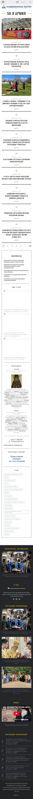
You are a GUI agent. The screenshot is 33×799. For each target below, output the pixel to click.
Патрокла (23, 394)
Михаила (16, 429)
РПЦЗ (6, 477)
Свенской (8, 403)
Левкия (26, 392)
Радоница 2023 (9, 531)
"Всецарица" (22, 430)
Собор (6, 400)
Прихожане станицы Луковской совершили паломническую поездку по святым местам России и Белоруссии (16, 691)
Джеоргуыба (8, 508)
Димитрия (18, 401)
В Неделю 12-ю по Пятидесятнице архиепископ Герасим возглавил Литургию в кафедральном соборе (16, 662)
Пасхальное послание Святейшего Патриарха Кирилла (14, 279)
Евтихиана (19, 397)
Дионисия (8, 422)
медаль (7, 534)
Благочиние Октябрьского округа (14, 502)
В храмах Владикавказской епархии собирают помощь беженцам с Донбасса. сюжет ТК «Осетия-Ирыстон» (16, 334)
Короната (7, 394)
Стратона (7, 397)
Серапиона (13, 419)
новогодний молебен (11, 486)
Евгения (10, 429)
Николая (26, 400)
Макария (24, 424)
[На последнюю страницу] (30, 246)
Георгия (15, 423)
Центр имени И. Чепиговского (13, 445)
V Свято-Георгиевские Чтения (13, 489)
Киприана (25, 397)
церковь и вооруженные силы (13, 474)
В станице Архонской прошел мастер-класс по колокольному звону (17, 766)
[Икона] (16, 388)
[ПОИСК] (30, 2)
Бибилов (7, 525)
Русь (6, 483)
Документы (16, 256)
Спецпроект (8, 496)
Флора (18, 417)
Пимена (7, 392)
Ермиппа (14, 422)
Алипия (10, 398)
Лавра (23, 417)
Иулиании (12, 395)
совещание (8, 505)
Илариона (24, 420)
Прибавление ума (16, 405)
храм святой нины (10, 480)
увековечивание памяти (12, 528)
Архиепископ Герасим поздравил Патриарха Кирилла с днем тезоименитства (14, 266)
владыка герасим (10, 515)
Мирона (16, 391)
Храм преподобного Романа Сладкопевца (13, 512)
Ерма (7, 419)
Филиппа (12, 397)
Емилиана (8, 420)
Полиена (20, 419)
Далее (16, 50)
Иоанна (10, 423)
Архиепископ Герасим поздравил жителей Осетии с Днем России (14, 261)
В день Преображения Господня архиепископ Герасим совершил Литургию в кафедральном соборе (16, 774)
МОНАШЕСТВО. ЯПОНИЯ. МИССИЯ (16, 725)
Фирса (22, 392)
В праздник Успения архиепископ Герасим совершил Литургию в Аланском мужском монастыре (18, 740)
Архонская (8, 522)
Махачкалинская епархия (12, 519)
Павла (7, 395)
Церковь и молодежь (11, 499)
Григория (17, 427)
